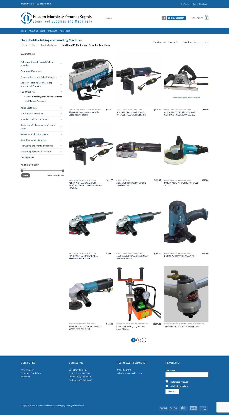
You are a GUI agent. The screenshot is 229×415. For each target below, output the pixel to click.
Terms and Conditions (31, 373)
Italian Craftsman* (29, 107)
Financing (65, 31)
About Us (33, 31)
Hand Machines (48, 45)
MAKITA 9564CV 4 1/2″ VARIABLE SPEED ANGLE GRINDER (83, 257)
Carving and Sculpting (31, 71)
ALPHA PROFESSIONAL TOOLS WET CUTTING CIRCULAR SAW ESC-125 (180, 113)
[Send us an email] (210, 5)
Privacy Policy (27, 369)
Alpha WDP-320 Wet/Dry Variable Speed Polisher (131, 184)
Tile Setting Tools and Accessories (36, 151)
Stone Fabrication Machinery (34, 134)
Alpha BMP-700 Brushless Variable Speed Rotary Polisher (84, 113)
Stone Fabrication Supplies (33, 140)
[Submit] (164, 18)
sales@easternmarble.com (129, 373)
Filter (25, 175)
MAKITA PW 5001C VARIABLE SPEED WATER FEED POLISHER (85, 327)
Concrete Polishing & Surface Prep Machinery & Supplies (36, 84)
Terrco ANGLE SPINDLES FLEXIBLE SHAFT (182, 326)
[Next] (144, 340)
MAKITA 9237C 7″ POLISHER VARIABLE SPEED (181, 184)
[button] (176, 18)
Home (23, 31)
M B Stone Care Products (32, 113)
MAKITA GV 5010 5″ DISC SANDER (179, 256)
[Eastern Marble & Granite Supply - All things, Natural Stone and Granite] (60, 18)
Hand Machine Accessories (35, 101)
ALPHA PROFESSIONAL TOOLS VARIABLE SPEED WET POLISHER (131, 113)
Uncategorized (28, 157)
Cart (194, 4)
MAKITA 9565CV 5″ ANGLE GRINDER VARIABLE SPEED (132, 257)
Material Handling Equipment (34, 119)
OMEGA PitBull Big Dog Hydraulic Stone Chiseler (131, 327)
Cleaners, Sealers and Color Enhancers (38, 77)
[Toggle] (61, 63)
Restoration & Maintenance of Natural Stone (38, 127)
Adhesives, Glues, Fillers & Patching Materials (37, 64)
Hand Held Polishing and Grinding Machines (43, 96)
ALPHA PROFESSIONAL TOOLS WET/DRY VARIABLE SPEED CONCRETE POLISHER (86, 185)
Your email (170, 370)
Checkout (203, 4)
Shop (42, 31)
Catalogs (52, 31)
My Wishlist (184, 4)
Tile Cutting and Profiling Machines (37, 145)
